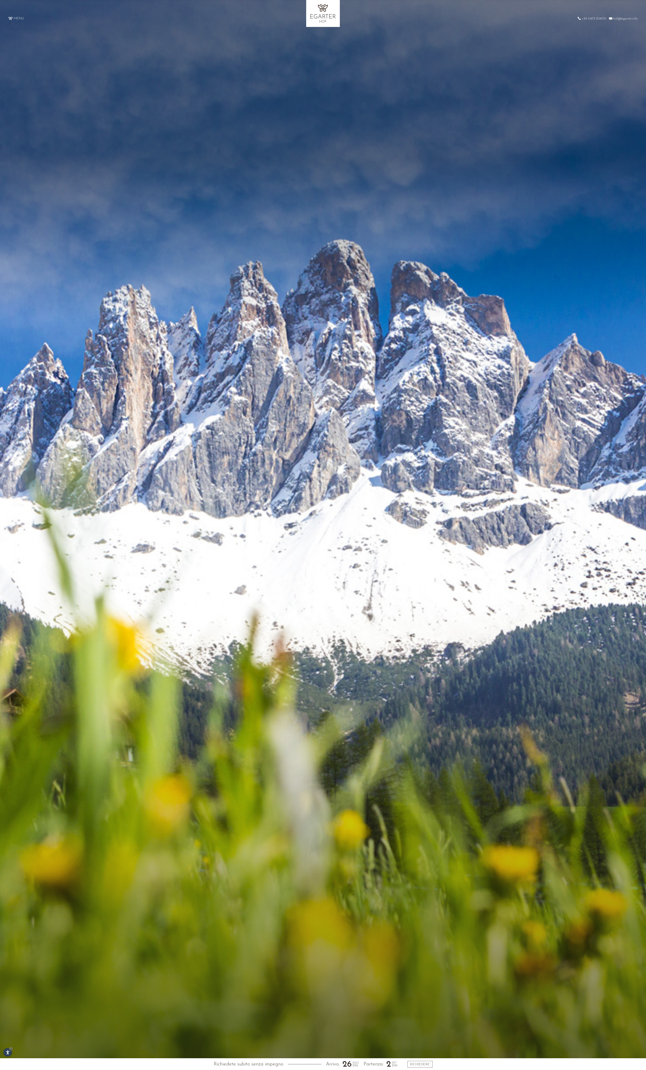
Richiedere (420, 1064)
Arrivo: (333, 1064)
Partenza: (374, 1064)
